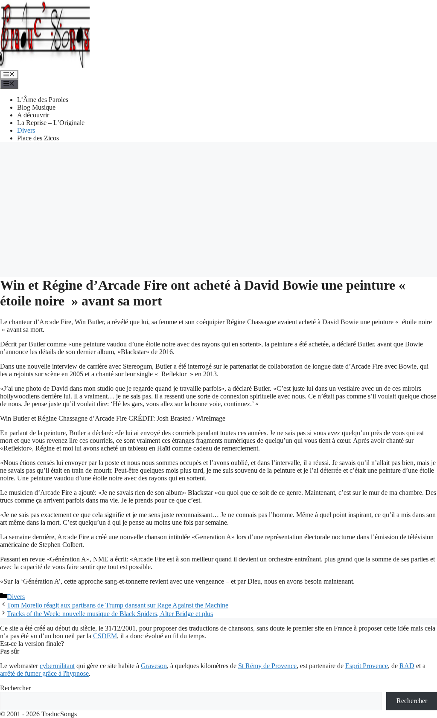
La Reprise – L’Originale (50, 122)
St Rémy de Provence (267, 665)
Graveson (154, 665)
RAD (406, 665)
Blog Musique (36, 107)
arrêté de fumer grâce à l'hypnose (44, 673)
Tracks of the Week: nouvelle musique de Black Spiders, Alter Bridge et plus (110, 613)
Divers (26, 130)
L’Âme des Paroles (42, 99)
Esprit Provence (366, 665)
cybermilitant (57, 665)
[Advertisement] (218, 208)
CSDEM (105, 636)
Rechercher (15, 688)
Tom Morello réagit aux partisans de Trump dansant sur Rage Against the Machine (117, 605)
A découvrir (33, 115)
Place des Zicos (38, 138)
